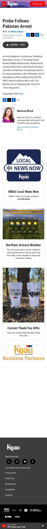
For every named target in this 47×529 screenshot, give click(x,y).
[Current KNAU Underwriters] (23, 352)
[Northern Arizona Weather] (23, 224)
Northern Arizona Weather (23, 245)
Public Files (9, 478)
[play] (4, 525)
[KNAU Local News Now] (23, 165)
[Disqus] (23, 403)
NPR (21, 93)
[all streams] (43, 526)
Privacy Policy (10, 473)
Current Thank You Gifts (23, 328)
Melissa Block (17, 31)
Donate (38, 4)
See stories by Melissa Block (28, 128)
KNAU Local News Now (23, 192)
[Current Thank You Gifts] (23, 295)
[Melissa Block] (8, 115)
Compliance (10, 490)
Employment (10, 484)
